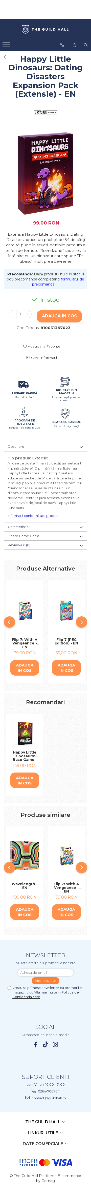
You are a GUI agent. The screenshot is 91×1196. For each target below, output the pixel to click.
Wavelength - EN (25, 886)
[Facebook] (35, 1044)
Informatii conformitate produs (33, 516)
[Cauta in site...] (85, 45)
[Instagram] (55, 1044)
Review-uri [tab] (19, 545)
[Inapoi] (4, 57)
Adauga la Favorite (43, 346)
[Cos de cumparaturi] (74, 45)
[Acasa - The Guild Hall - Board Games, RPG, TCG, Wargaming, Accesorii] (45, 29)
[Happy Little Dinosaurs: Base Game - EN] (24, 733)
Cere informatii (43, 357)
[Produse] (7, 46)
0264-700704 (48, 1091)
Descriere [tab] (16, 446)
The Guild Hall (43, 1122)
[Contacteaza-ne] (62, 45)
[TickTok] (45, 1044)
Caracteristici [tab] (18, 527)
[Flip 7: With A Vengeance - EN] (24, 610)
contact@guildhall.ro (48, 1098)
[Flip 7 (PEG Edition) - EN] (66, 610)
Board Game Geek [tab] (23, 536)
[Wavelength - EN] (24, 855)
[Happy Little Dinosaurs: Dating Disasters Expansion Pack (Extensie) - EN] (45, 173)
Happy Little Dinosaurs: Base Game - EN (25, 756)
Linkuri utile (43, 1132)
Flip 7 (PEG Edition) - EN (66, 642)
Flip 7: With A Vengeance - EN (24, 643)
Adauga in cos (59, 316)
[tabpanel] (45, 173)
